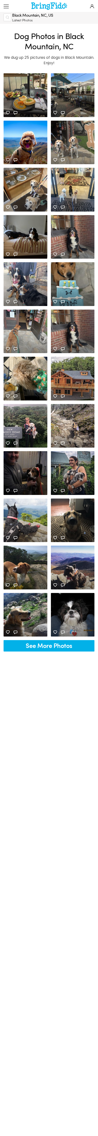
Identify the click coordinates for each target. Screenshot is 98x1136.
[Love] (7, 112)
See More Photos (49, 646)
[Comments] (15, 112)
